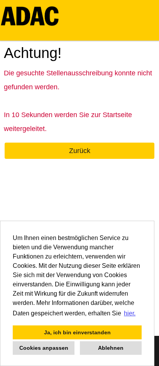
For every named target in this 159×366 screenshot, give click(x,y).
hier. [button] (129, 313)
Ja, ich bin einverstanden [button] (77, 332)
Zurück (79, 151)
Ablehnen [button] (110, 348)
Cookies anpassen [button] (43, 348)
